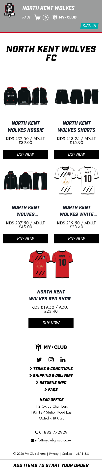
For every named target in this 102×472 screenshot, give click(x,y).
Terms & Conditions (52, 369)
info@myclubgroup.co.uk (53, 440)
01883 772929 (53, 433)
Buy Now (25, 154)
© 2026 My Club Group (29, 453)
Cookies (67, 453)
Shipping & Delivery (52, 376)
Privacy (53, 453)
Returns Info (52, 383)
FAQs (26, 17)
